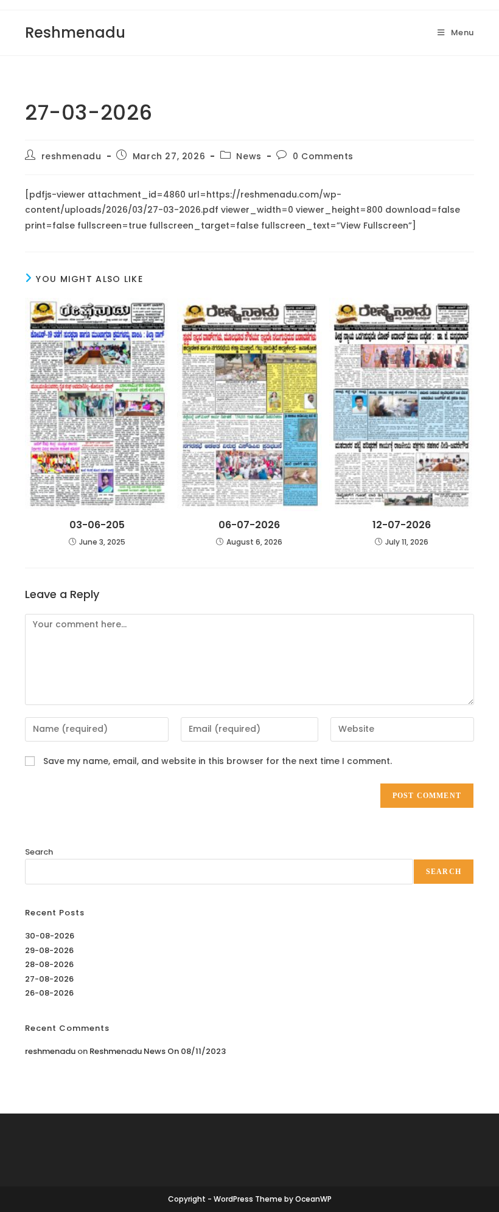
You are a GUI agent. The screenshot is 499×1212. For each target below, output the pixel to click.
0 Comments (323, 156)
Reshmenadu (75, 32)
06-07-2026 (249, 525)
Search (39, 852)
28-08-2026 (49, 964)
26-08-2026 (49, 993)
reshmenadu (71, 156)
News (248, 156)
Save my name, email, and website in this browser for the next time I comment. (217, 761)
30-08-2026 (49, 936)
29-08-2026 (49, 950)
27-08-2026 (49, 979)
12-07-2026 (401, 525)
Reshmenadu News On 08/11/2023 (157, 1051)
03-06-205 (97, 525)
